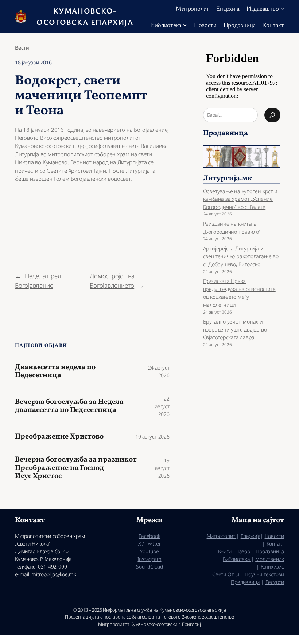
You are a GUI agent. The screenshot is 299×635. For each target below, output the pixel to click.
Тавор (244, 551)
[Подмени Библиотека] (185, 24)
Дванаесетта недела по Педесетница (55, 371)
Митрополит (222, 535)
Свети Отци (225, 574)
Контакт (275, 543)
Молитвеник (269, 558)
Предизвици (245, 581)
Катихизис (272, 566)
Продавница (270, 551)
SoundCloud (149, 566)
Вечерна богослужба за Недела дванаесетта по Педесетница (69, 406)
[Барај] (272, 115)
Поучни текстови (264, 574)
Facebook (149, 535)
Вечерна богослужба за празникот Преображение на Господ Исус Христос (76, 468)
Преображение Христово (59, 437)
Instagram (149, 558)
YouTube (149, 551)
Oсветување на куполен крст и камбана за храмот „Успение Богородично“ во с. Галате (240, 199)
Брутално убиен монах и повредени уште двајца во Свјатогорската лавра (235, 329)
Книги (225, 551)
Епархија (250, 535)
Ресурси (274, 581)
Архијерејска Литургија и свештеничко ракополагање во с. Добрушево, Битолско (241, 256)
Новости (274, 535)
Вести (22, 47)
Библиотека (237, 558)
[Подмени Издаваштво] (282, 8)
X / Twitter (149, 543)
